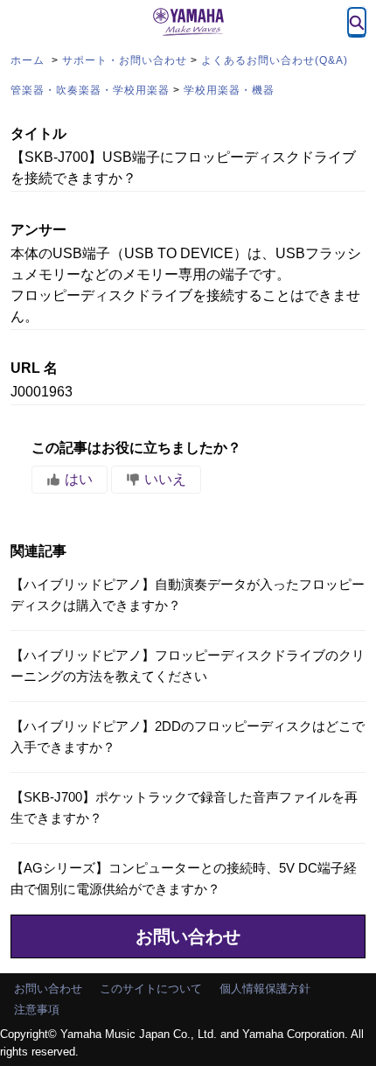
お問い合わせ (188, 936)
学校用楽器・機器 (229, 90)
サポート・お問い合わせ (124, 60)
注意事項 (36, 1009)
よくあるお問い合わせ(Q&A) (274, 60)
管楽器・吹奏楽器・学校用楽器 (90, 90)
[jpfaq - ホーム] (188, 22)
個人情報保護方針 (264, 988)
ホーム (29, 60)
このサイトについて (151, 988)
